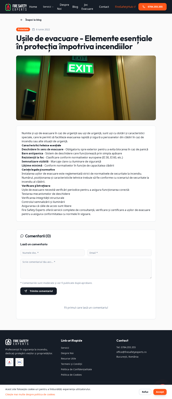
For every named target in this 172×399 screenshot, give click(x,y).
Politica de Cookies (71, 374)
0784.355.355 (155, 6)
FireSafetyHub (124, 7)
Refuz (145, 391)
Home (33, 7)
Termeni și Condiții (71, 363)
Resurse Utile (68, 358)
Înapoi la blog (33, 19)
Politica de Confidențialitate (76, 369)
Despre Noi (67, 353)
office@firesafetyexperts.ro (131, 352)
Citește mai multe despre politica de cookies (30, 394)
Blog (75, 7)
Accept (160, 391)
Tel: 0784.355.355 (126, 347)
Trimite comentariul (41, 291)
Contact (104, 7)
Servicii (47, 6)
